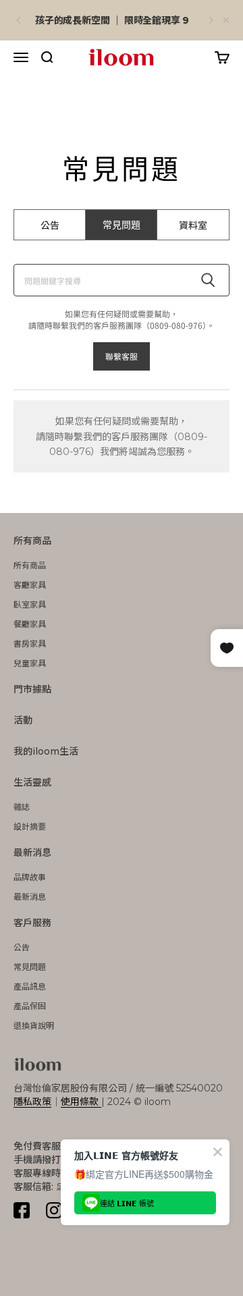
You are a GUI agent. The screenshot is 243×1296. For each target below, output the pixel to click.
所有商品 (32, 541)
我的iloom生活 (46, 751)
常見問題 (121, 225)
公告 (49, 225)
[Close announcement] (226, 20)
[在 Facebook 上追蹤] (22, 1210)
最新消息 (32, 852)
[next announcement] (210, 20)
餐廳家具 (30, 624)
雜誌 (22, 807)
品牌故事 (30, 877)
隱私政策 (32, 1102)
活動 (23, 720)
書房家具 (30, 644)
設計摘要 (30, 826)
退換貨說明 (34, 1026)
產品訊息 (30, 986)
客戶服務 (32, 923)
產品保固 (30, 1006)
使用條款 (81, 1102)
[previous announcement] (19, 20)
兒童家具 (30, 663)
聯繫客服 (121, 356)
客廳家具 (30, 585)
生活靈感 (32, 782)
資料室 (193, 225)
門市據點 (32, 689)
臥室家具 (30, 604)
